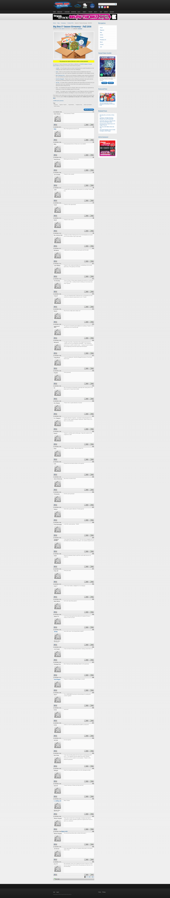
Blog (79, 11)
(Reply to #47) (64, 831)
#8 (93, 218)
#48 (93, 831)
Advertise (73, 11)
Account (112, 11)
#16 (93, 340)
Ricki (55, 129)
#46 (93, 798)
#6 (93, 187)
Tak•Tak (57, 82)
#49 (93, 846)
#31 (93, 568)
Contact (106, 11)
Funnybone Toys (79, 104)
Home (54, 11)
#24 (93, 461)
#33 (93, 599)
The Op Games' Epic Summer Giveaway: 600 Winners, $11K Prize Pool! (107, 104)
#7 (93, 202)
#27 (93, 507)
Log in (57, 892)
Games (84, 11)
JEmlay (56, 631)
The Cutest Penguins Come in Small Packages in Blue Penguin (107, 130)
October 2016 (70, 23)
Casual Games (71, 104)
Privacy (104, 892)
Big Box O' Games (63, 104)
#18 (93, 370)
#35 (93, 629)
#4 (93, 157)
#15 (93, 324)
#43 (93, 753)
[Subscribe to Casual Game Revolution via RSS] (108, 7)
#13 (93, 294)
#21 (93, 416)
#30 (93, 553)
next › (90, 876)
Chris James (61, 28)
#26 (93, 492)
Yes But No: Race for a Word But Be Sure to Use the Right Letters (107, 121)
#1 (93, 111)
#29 (93, 537)
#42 (93, 738)
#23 (93, 446)
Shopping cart (103, 39)
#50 (93, 861)
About (95, 11)
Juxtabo (57, 68)
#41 (93, 723)
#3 (93, 142)
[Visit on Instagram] (105, 7)
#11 (93, 263)
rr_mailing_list (57, 801)
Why (54, 98)
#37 (93, 662)
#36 (93, 647)
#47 (93, 816)
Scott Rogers (57, 679)
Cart (101, 11)
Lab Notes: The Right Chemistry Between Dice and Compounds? (106, 118)
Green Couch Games (88, 104)
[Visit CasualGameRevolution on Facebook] (99, 7)
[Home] (63, 5)
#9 (93, 233)
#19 (93, 386)
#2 (93, 127)
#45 (93, 783)
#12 (93, 278)
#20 (93, 401)
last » (93, 876)
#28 (93, 522)
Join (101, 46)
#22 (93, 431)
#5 (93, 172)
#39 (93, 692)
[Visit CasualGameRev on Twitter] (102, 7)
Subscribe (67, 11)
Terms (99, 892)
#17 (93, 355)
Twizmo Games (57, 106)
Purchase (104, 82)
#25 (93, 476)
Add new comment (89, 109)
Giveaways (63, 23)
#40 (93, 707)
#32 (93, 584)
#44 (93, 768)
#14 (93, 309)
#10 (93, 248)
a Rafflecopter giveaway (58, 100)
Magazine (59, 11)
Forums (90, 11)
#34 (93, 614)
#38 (93, 677)
